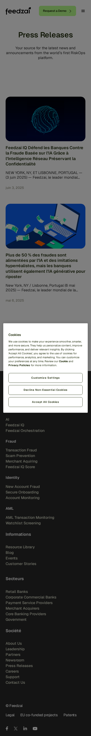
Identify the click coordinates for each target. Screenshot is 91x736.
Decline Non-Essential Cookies (45, 389)
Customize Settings (45, 377)
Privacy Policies (19, 365)
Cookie (63, 361)
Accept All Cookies (45, 401)
